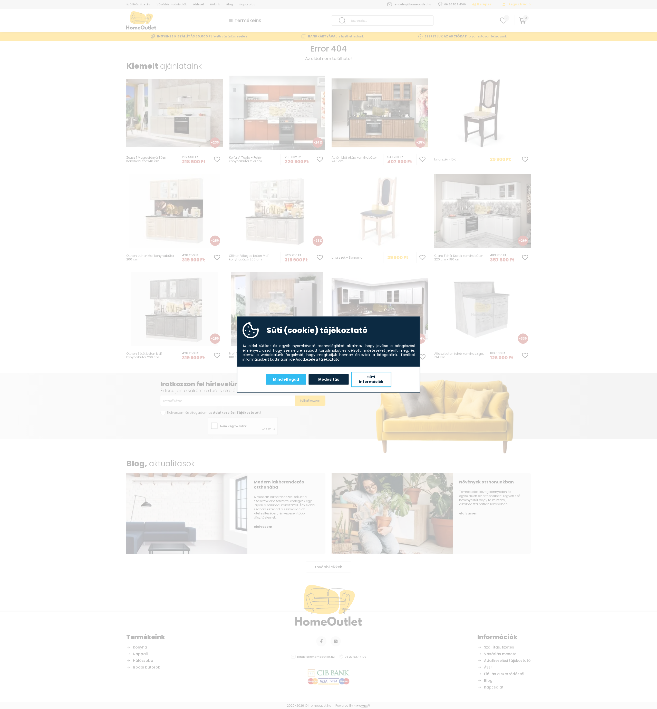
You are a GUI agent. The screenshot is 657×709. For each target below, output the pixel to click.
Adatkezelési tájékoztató (318, 359)
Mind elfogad (286, 379)
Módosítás (328, 379)
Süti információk (371, 379)
